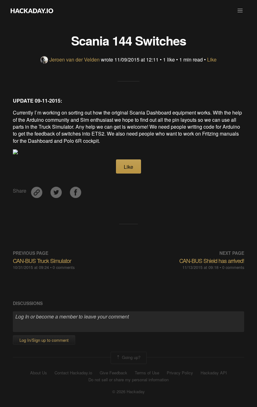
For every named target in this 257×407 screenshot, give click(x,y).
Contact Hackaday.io (73, 373)
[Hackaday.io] (32, 10)
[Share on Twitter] (56, 190)
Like (212, 59)
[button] (240, 10)
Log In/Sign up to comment (44, 340)
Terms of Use (147, 373)
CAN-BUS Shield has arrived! (211, 260)
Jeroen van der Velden (75, 59)
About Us (38, 373)
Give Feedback (113, 373)
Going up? (130, 357)
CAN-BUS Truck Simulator (42, 260)
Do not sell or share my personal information (128, 380)
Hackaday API (214, 373)
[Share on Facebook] (75, 190)
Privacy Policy (180, 373)
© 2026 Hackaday (128, 391)
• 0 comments (62, 267)
